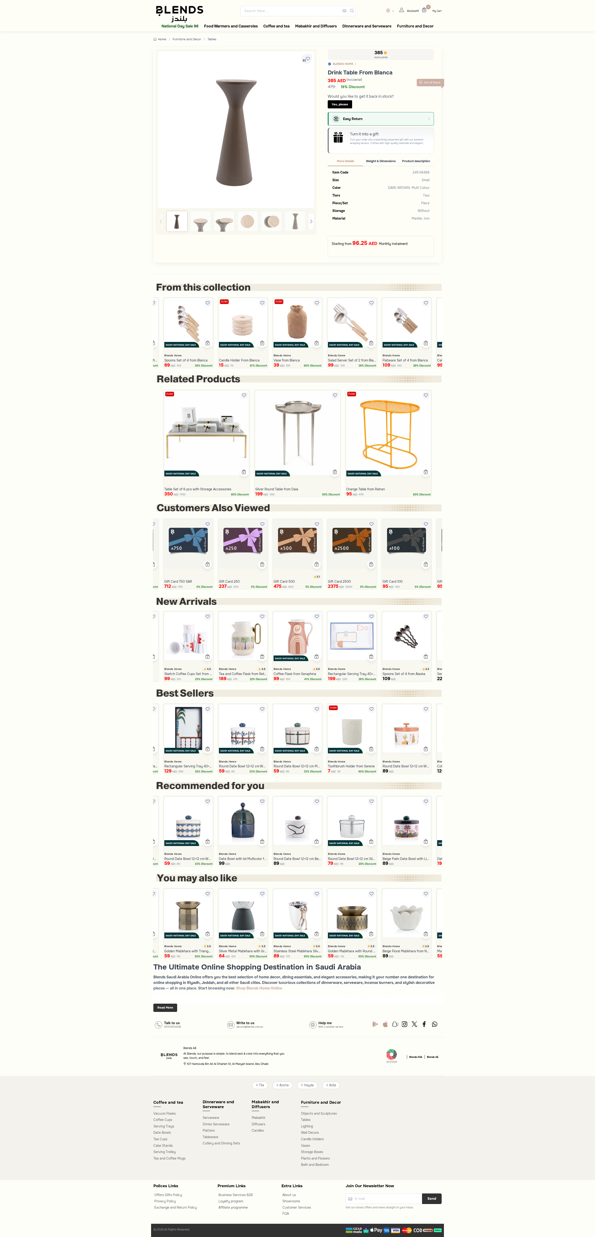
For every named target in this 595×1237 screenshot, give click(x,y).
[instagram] (405, 1025)
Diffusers (258, 1124)
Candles (258, 1130)
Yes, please (340, 104)
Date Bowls (162, 1132)
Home (162, 39)
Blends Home (173, 355)
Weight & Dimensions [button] (381, 161)
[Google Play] (375, 1025)
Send (431, 1198)
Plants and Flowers (315, 1158)
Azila (332, 1085)
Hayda (309, 1085)
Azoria (284, 1085)
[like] (153, 303)
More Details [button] (345, 161)
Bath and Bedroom (315, 1165)
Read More (165, 1008)
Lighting (307, 1126)
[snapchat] (395, 1025)
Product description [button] (416, 161)
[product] (188, 323)
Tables (212, 39)
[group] (236, 221)
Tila (261, 1085)
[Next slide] (311, 221)
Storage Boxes (312, 1152)
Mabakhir (258, 1118)
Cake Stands (163, 1145)
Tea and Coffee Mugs (169, 1158)
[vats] (392, 1056)
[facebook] (424, 1025)
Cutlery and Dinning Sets (221, 1143)
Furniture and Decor (187, 39)
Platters (209, 1130)
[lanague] (391, 11)
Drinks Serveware (216, 1124)
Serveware (211, 1118)
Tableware (210, 1137)
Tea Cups (160, 1139)
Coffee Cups (162, 1120)
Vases (305, 1145)
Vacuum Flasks (164, 1113)
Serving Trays (163, 1126)
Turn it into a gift (364, 134)
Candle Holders (312, 1139)
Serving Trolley (164, 1152)
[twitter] (415, 1025)
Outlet (224, 301)
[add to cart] (153, 343)
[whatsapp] (434, 1025)
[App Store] (385, 1025)
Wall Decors (310, 1132)
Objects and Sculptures (319, 1113)
